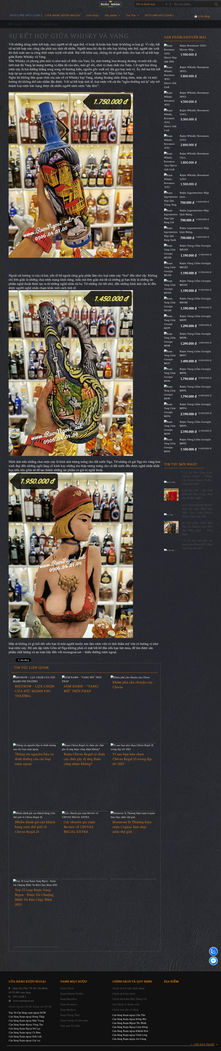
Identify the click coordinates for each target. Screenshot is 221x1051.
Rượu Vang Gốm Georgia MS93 (195, 424)
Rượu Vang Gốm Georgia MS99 (195, 318)
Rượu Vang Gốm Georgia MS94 (195, 406)
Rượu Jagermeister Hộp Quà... (194, 195)
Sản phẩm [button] (111, 15)
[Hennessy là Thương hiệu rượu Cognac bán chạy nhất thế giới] (133, 815)
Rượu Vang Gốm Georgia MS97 (195, 353)
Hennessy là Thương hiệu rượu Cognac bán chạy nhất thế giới (132, 827)
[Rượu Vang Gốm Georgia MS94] (172, 410)
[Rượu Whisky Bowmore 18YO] (172, 99)
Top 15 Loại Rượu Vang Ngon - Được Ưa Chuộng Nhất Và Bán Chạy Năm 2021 (34, 897)
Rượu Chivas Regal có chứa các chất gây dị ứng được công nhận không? (84, 759)
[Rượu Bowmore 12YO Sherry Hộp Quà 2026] (172, 54)
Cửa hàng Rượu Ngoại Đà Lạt (24, 1028)
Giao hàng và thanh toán (125, 1004)
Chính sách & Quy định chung (128, 988)
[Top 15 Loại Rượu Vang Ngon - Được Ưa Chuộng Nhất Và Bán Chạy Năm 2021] (36, 883)
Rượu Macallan (68, 999)
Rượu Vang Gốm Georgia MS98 (195, 336)
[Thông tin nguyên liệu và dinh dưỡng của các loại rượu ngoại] (36, 747)
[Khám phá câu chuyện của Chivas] (133, 677)
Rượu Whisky (24, 57)
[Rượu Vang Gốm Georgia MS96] (172, 375)
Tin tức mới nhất (180, 464)
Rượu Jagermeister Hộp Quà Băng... (194, 212)
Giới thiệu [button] (92, 15)
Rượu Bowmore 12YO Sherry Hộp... (193, 48)
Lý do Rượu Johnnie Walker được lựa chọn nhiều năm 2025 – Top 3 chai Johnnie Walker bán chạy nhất (197, 510)
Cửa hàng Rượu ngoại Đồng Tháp (27, 1017)
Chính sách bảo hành (123, 994)
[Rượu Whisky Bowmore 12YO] (172, 181)
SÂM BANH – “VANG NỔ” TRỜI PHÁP (81, 689)
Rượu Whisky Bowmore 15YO (194, 138)
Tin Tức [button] (131, 15)
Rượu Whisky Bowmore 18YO (194, 95)
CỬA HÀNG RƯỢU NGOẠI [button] (62, 15)
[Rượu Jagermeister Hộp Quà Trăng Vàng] (172, 199)
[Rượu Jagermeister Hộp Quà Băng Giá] (172, 216)
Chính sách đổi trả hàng (125, 1010)
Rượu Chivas (67, 988)
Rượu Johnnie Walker (72, 994)
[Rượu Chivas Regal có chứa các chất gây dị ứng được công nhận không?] (84, 747)
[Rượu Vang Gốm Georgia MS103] (172, 252)
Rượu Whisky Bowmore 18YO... (194, 69)
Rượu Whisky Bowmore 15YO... (194, 112)
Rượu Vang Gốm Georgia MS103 (195, 248)
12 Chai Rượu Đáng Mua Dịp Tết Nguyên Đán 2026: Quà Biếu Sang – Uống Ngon (197, 528)
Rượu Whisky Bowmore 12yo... (194, 156)
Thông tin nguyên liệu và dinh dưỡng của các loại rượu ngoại (34, 759)
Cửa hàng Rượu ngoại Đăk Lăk (25, 1036)
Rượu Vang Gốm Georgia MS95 (195, 389)
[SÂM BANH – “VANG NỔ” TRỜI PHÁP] (84, 679)
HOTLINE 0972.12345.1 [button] (159, 15)
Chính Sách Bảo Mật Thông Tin (129, 999)
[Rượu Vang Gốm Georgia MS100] (172, 305)
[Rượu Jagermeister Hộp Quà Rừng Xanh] (172, 234)
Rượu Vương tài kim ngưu (74, 1020)
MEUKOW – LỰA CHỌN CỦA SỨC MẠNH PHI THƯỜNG (34, 691)
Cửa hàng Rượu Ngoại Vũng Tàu (26, 1024)
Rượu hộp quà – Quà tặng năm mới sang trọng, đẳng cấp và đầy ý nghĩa (197, 494)
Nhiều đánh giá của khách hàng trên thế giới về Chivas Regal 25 (35, 827)
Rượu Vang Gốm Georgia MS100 (195, 301)
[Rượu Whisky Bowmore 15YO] (172, 142)
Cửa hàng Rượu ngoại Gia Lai (24, 1040)
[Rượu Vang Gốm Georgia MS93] (172, 428)
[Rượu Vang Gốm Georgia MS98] (172, 340)
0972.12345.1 (19, 996)
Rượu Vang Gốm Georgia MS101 (195, 283)
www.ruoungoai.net (23, 1001)
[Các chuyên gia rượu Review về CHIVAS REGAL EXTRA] (84, 815)
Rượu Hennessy (68, 1004)
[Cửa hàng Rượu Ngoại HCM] (110, 3)
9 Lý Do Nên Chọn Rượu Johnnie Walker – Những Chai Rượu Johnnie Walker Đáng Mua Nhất (197, 478)
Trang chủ (16, 24)
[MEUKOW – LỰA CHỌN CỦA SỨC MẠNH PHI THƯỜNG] (36, 679)
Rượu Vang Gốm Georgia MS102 (195, 265)
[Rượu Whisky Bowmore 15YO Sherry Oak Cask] (172, 120)
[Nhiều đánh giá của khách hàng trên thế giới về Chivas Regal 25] (36, 815)
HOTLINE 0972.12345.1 (26, 15)
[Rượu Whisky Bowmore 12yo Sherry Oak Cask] (172, 162)
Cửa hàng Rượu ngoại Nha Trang (26, 1020)
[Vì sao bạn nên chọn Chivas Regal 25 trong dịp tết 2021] (133, 747)
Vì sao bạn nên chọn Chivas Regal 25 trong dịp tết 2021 (132, 759)
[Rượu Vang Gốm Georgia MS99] (172, 322)
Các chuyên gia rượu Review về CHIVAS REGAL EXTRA (79, 827)
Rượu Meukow (68, 1010)
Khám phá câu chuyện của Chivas (132, 685)
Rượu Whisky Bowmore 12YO (194, 177)
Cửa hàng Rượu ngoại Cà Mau (25, 1032)
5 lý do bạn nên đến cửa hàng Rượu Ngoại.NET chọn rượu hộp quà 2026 (197, 544)
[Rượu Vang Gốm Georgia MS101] (172, 287)
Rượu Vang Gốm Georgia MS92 (195, 442)
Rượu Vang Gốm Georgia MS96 (195, 371)
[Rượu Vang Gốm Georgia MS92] (172, 445)
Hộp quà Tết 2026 (70, 1026)
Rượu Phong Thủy (70, 1015)
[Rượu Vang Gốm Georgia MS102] (172, 269)
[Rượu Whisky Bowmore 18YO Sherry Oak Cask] (172, 77)
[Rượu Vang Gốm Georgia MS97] (172, 357)
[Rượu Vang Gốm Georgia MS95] (172, 393)
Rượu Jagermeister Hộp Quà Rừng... (194, 230)
